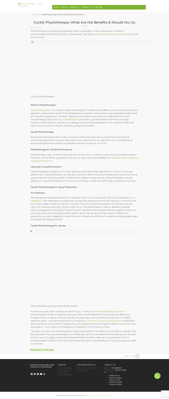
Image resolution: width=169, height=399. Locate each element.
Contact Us (86, 7)
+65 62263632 (116, 368)
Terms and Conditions (90, 395)
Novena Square (115, 378)
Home (55, 7)
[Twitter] (34, 374)
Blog (97, 7)
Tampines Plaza (115, 384)
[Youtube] (41, 374)
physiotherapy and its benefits (111, 34)
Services (73, 7)
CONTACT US (110, 365)
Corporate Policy (102, 395)
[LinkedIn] (31, 374)
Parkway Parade (115, 382)
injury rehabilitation (68, 119)
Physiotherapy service (42, 110)
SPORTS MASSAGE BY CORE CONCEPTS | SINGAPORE (42, 366)
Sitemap (110, 395)
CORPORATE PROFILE (86, 365)
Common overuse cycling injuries (103, 321)
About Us (64, 7)
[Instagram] (44, 374)
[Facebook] (37, 374)
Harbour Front (114, 380)
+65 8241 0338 (120, 370)
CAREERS (62, 365)
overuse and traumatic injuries (106, 311)
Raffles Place (114, 376)
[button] (157, 376)
